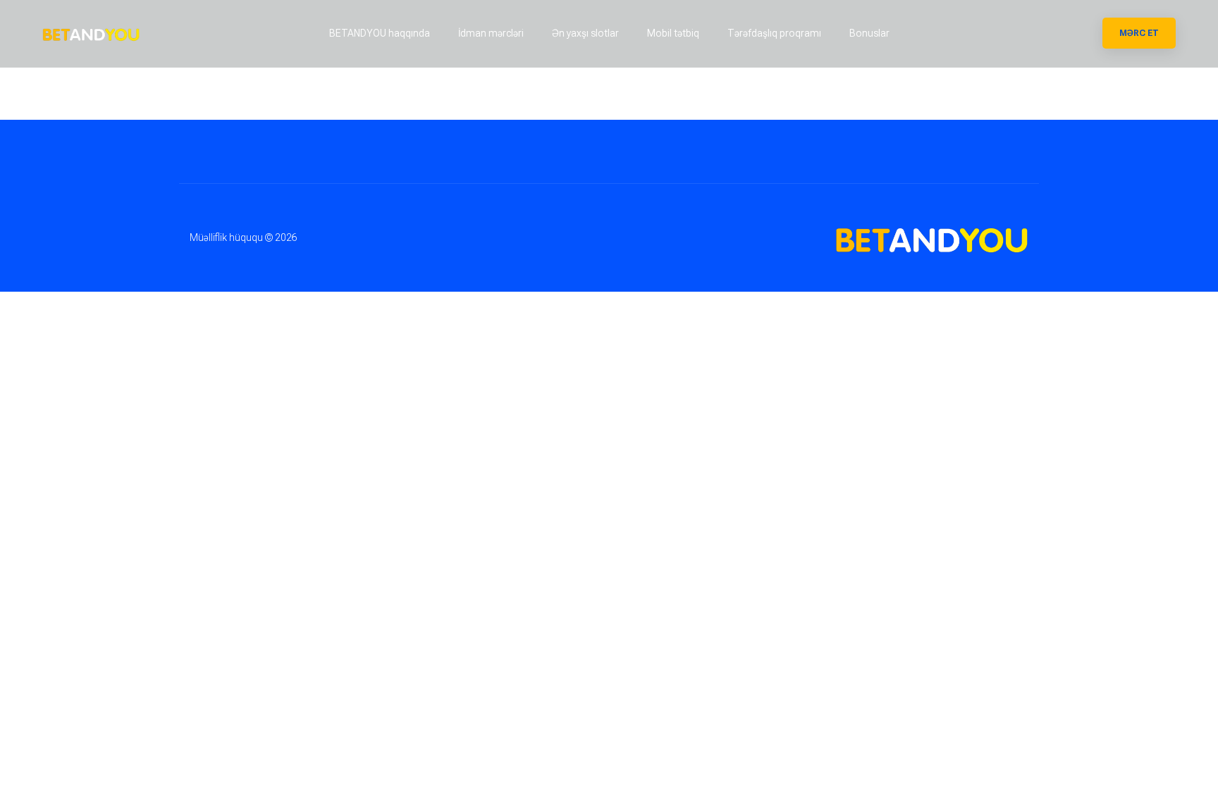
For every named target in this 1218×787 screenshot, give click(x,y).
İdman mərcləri (491, 33)
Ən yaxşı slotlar (585, 33)
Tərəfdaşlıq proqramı (774, 33)
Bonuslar (869, 33)
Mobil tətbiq (673, 33)
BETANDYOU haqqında (379, 33)
